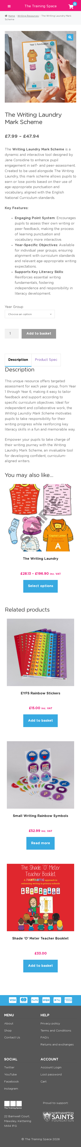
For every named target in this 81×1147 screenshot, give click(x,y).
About (8, 1023)
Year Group (14, 307)
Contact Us (12, 1037)
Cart (43, 1081)
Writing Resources (28, 16)
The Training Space (41, 6)
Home (11, 16)
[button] (70, 37)
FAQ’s (44, 1037)
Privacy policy (50, 1023)
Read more (40, 843)
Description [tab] (18, 359)
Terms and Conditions (55, 1030)
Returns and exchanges (57, 1044)
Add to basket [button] (40, 720)
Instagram (11, 1088)
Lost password (51, 1074)
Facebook (11, 1081)
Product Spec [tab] (46, 359)
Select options (40, 586)
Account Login (50, 1067)
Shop (8, 1030)
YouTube (10, 1074)
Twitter (9, 1067)
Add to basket (38, 333)
